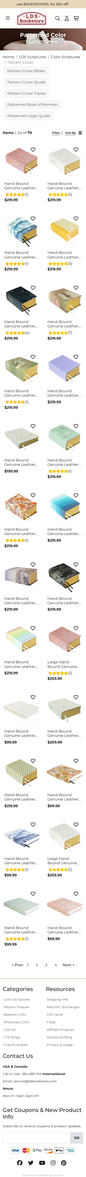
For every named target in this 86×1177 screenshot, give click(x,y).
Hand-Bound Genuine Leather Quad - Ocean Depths (62, 531)
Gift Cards (55, 1014)
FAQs (51, 1022)
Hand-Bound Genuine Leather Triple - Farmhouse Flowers (19, 462)
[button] (27, 965)
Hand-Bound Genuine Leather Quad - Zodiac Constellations (19, 324)
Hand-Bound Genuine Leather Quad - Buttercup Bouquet (63, 254)
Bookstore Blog (59, 1037)
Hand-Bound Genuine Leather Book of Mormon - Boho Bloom (63, 797)
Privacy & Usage (60, 1045)
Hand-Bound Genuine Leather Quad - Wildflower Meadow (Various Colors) (21, 185)
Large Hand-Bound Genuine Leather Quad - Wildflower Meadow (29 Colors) (62, 664)
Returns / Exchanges (63, 1007)
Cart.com (57, 1175)
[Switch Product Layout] (80, 132)
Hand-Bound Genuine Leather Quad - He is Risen (64, 324)
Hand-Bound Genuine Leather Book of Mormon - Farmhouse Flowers (20, 733)
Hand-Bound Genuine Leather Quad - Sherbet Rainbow (19, 664)
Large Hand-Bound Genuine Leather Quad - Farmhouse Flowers (62, 860)
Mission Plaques (16, 1007)
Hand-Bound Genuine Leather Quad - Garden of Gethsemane (20, 600)
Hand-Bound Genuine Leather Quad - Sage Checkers (19, 797)
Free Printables (16, 1045)
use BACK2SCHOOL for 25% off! (43, 4)
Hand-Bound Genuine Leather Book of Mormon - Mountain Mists (20, 860)
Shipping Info (57, 999)
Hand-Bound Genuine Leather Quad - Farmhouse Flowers (62, 185)
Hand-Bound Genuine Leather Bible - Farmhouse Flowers (64, 733)
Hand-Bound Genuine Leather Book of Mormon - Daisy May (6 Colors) (20, 930)
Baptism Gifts (15, 1014)
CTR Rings (12, 1037)
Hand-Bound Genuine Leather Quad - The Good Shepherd (19, 393)
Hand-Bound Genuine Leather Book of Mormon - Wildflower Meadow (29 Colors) (63, 930)
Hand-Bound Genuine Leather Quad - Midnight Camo (62, 600)
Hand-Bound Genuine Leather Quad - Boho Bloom (19, 531)
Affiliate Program (61, 1030)
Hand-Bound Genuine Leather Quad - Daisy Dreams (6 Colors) (63, 462)
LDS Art (10, 1030)
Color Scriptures (17, 999)
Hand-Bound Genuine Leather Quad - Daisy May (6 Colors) (63, 393)
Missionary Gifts (16, 1022)
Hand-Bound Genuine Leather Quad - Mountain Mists (20, 254)
